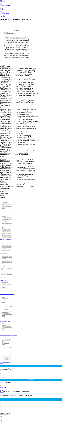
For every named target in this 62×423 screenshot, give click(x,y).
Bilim (3, 14)
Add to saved (7, 13)
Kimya (3, 15)
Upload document (2, 5)
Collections (4, 7)
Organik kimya (4, 16)
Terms (3, 392)
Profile (1, 11)
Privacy (1, 392)
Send (3, 422)
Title (1, 370)
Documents (1, 387)
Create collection (3, 377)
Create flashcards (7, 5)
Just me (2, 376)
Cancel (1, 422)
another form (7, 403)
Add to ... (2, 12)
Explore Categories (2, 1)
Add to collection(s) (3, 13)
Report (1, 390)
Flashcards (1, 7)
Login (1, 4)
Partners (3, 390)
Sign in (1, 369)
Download (1, 363)
